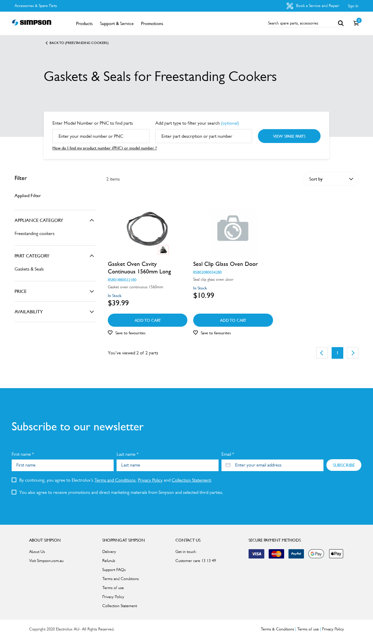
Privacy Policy (150, 480)
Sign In (353, 5)
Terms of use (113, 587)
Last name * (127, 454)
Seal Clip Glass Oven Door (225, 263)
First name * (23, 454)
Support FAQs (114, 569)
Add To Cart (148, 320)
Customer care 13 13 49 (195, 560)
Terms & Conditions (277, 629)
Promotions (152, 23)
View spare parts (289, 136)
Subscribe (344, 465)
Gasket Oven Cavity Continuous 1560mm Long (139, 267)
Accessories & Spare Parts (36, 5)
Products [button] (84, 23)
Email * (227, 454)
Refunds (108, 560)
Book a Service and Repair (317, 5)
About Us (37, 551)
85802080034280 (207, 272)
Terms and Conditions (115, 480)
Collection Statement (191, 480)
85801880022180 (122, 279)
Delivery (109, 551)
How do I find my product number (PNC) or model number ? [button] (104, 147)
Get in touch (185, 551)
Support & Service (117, 23)
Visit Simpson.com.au (46, 560)
